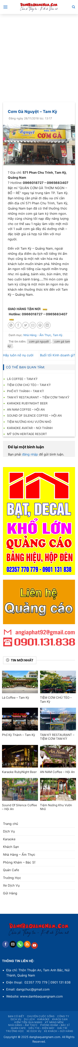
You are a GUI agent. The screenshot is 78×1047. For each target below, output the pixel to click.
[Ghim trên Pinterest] (40, 325)
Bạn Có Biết (16, 1016)
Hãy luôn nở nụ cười (18, 355)
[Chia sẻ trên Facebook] (18, 325)
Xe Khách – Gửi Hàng (58, 1031)
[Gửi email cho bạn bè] (32, 325)
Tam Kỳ (57, 335)
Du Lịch (29, 1019)
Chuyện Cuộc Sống (41, 1016)
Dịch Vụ (9, 831)
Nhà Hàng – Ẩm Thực (19, 855)
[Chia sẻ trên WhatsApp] (11, 325)
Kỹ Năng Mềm (54, 1022)
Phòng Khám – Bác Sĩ (19, 862)
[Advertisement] (39, 55)
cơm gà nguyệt (39, 341)
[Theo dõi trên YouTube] (34, 945)
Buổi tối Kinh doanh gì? (57, 355)
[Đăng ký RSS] (27, 944)
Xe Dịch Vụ (11, 885)
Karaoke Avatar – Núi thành (30, 428)
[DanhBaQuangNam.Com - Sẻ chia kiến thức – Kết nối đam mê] (39, 7)
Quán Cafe (11, 870)
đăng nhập (30, 454)
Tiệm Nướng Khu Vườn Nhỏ (29, 422)
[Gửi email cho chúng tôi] (13, 944)
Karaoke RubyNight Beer (27, 403)
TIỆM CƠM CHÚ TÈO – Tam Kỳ (29, 385)
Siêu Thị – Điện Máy (41, 1028)
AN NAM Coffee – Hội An (26, 409)
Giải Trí (62, 1028)
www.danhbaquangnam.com (41, 996)
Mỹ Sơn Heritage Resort (27, 434)
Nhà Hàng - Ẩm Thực (37, 335)
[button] (5, 7)
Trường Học (12, 878)
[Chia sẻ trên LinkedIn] (47, 325)
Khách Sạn (11, 847)
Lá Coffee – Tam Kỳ (22, 379)
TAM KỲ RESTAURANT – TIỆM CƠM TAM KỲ (38, 397)
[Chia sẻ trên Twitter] (25, 325)
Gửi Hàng (10, 893)
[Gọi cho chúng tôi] (20, 944)
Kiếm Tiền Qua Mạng (28, 1022)
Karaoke (9, 839)
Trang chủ (10, 824)
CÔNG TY (63, 1016)
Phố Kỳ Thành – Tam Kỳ (25, 391)
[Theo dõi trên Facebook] (5, 944)
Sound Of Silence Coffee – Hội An (34, 415)
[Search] (73, 7)
